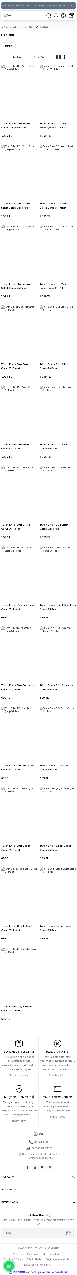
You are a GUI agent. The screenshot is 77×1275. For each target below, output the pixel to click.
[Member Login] (63, 15)
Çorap (44, 26)
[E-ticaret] (38, 1272)
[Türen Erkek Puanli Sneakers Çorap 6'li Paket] (19, 573)
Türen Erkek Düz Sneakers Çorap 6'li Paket (17, 687)
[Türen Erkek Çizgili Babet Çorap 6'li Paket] (58, 814)
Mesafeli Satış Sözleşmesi (25, 1254)
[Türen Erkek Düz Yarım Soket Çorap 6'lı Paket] (19, 92)
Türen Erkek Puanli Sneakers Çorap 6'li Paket (19, 607)
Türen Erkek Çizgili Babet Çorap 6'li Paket (55, 847)
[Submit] (68, 1233)
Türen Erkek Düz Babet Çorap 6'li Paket (54, 767)
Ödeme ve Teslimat (51, 1254)
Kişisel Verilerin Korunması (37, 1264)
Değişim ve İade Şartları (58, 1259)
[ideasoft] (17, 1272)
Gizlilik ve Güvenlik (13, 1259)
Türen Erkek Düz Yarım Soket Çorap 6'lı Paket (15, 125)
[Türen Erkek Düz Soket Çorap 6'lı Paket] (19, 332)
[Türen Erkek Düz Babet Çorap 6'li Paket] (58, 734)
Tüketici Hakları (35, 1259)
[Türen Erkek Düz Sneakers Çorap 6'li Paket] (19, 653)
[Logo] (8, 15)
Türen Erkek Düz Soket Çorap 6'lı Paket (15, 366)
